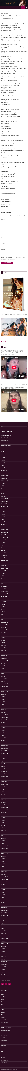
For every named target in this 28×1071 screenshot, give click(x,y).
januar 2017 (3, 743)
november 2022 (4, 563)
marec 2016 (3, 768)
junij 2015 (3, 792)
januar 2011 (3, 905)
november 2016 (4, 748)
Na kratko (3, 1017)
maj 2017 (3, 732)
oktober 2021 (4, 596)
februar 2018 (4, 709)
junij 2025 (3, 485)
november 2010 (4, 910)
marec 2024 (3, 521)
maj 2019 (3, 671)
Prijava (2, 1055)
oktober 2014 (4, 812)
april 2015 (3, 797)
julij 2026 (3, 457)
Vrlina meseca (4, 1040)
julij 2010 (3, 920)
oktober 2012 (4, 851)
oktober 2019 (4, 658)
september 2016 (4, 753)
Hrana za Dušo (4, 13)
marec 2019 (3, 676)
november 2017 (4, 717)
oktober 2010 (4, 912)
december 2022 (4, 560)
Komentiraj (10, 18)
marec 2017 (3, 738)
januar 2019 (3, 681)
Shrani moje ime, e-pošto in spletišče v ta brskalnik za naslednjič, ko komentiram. (13, 258)
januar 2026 (3, 473)
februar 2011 (4, 902)
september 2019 (4, 660)
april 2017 (3, 735)
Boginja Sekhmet (4, 443)
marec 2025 (3, 491)
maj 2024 (3, 516)
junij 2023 (3, 545)
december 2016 (4, 745)
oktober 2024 (4, 503)
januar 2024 (3, 527)
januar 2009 (3, 959)
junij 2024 (3, 514)
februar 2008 (4, 966)
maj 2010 (3, 925)
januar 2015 (3, 804)
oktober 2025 (4, 478)
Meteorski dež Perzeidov (6, 438)
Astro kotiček (4, 996)
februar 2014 (4, 833)
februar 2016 (4, 771)
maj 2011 (3, 894)
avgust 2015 (3, 786)
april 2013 (3, 843)
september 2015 (4, 784)
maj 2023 (3, 547)
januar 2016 (3, 774)
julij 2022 (3, 573)
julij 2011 (3, 889)
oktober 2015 (4, 781)
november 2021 (4, 593)
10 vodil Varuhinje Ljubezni (7, 314)
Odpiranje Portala (4, 440)
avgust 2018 (3, 694)
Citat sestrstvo (4, 337)
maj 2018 (3, 701)
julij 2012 (3, 858)
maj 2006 (3, 974)
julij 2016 (3, 758)
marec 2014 (3, 830)
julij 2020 (3, 635)
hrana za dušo (5, 193)
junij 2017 (3, 730)
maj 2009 (3, 954)
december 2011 (4, 876)
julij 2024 (3, 511)
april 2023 (3, 550)
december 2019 (4, 653)
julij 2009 (3, 948)
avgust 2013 (3, 838)
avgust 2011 (3, 887)
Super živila (3, 1032)
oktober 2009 (4, 941)
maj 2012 (3, 864)
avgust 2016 (3, 756)
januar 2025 (3, 496)
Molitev (2, 1014)
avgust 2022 (3, 570)
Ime (2, 237)
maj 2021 (3, 609)
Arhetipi (2, 994)
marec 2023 (3, 552)
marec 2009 (3, 956)
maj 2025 (3, 488)
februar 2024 (4, 524)
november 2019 (4, 655)
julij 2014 (3, 820)
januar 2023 (3, 557)
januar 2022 (3, 588)
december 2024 (4, 498)
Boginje (2, 999)
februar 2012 (4, 871)
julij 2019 (3, 665)
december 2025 (4, 475)
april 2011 (3, 897)
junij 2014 (3, 822)
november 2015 (4, 779)
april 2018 (3, 704)
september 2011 (4, 884)
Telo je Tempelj (4, 1035)
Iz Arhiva (3, 1009)
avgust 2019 (3, 663)
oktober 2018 (4, 689)
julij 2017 (3, 727)
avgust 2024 (3, 509)
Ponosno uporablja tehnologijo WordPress (9, 1069)
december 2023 (4, 529)
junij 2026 (3, 460)
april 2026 (3, 465)
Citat (5, 272)
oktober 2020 (4, 627)
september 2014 (4, 815)
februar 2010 (4, 930)
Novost (2, 1025)
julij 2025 (3, 483)
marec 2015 (3, 799)
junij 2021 (3, 606)
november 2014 (4, 810)
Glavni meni (26, 7)
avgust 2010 (3, 918)
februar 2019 (4, 678)
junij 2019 (3, 668)
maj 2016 (3, 763)
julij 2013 (3, 840)
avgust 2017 (3, 725)
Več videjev (4, 418)
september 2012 (4, 853)
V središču (3, 1037)
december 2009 (4, 936)
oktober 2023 (4, 534)
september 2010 (4, 915)
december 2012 (4, 846)
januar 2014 (3, 835)
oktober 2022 (4, 565)
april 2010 (3, 928)
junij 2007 (3, 969)
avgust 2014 (3, 817)
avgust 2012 (3, 856)
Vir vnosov (3, 1057)
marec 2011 (3, 900)
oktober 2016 (4, 750)
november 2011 (4, 879)
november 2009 (4, 938)
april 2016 (3, 766)
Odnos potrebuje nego (6, 200)
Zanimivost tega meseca (6, 1043)
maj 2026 (3, 462)
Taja (6, 18)
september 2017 (4, 722)
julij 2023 (3, 542)
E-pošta (3, 243)
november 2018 (4, 686)
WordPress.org (4, 1062)
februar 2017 (4, 740)
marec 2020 (3, 645)
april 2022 (3, 581)
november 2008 (4, 961)
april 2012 (3, 866)
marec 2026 (3, 467)
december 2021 (4, 591)
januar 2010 (3, 933)
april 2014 (3, 828)
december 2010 (4, 907)
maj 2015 (3, 794)
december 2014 (4, 807)
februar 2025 (4, 493)
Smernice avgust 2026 (6, 435)
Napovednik (3, 1019)
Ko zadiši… (3, 1012)
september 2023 (4, 537)
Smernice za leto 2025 (6, 414)
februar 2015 (4, 802)
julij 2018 (3, 696)
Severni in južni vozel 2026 (6, 445)
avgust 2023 (3, 539)
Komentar (3, 219)
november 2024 (4, 501)
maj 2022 (3, 578)
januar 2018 (3, 712)
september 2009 (4, 943)
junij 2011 (3, 892)
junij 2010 (3, 923)
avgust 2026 (3, 455)
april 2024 (3, 519)
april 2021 (3, 611)
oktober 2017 (4, 720)
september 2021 (4, 599)
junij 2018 (3, 699)
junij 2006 (3, 972)
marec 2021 (3, 614)
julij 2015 (3, 789)
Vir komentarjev (4, 1060)
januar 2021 (3, 619)
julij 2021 (3, 604)
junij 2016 (3, 761)
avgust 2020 (3, 632)
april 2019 (3, 673)
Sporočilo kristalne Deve (6, 1030)
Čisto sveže (3, 1001)
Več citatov (4, 341)
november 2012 (4, 848)
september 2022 (4, 568)
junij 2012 (3, 861)
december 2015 (4, 776)
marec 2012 (3, 869)
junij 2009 (3, 951)
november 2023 (4, 532)
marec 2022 (3, 583)
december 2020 (4, 622)
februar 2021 (4, 617)
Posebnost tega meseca (6, 1027)
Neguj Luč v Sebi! (4, 1022)
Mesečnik (12, 193)
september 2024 (4, 506)
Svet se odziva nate (5, 205)
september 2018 (4, 691)
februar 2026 (4, 470)
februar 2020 (4, 647)
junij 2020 (3, 637)
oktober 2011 (4, 882)
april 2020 (3, 642)
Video (5, 347)
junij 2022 (3, 575)
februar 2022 (4, 586)
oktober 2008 (4, 964)
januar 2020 (3, 650)
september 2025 (4, 480)
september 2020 (4, 629)
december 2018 (4, 683)
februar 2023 (4, 555)
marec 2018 (3, 707)
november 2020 (4, 624)
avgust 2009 (3, 946)
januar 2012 (3, 874)
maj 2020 (3, 640)
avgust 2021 (3, 601)
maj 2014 (3, 825)
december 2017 (4, 714)
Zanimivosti (3, 1045)
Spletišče (3, 249)
